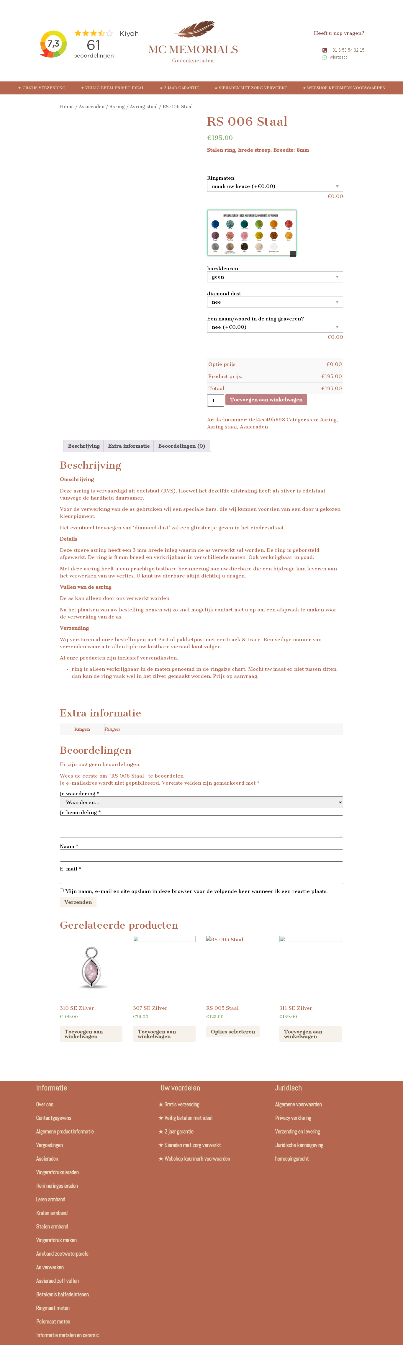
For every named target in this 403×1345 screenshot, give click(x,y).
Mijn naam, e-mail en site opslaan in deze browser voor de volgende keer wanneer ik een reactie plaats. (196, 891)
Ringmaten (220, 178)
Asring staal (144, 106)
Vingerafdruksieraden (57, 1172)
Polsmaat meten (53, 1321)
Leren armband (50, 1199)
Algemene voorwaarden (298, 1104)
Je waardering (79, 793)
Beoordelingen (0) (181, 446)
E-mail (70, 868)
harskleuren (222, 268)
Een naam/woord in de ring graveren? (255, 318)
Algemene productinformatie (65, 1131)
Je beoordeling (80, 812)
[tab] (84, 446)
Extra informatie (129, 446)
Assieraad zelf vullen (57, 1281)
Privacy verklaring (293, 1118)
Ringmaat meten (53, 1308)
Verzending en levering (297, 1131)
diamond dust (224, 293)
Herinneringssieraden (57, 1185)
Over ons (44, 1104)
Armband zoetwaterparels (62, 1253)
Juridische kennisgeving (299, 1145)
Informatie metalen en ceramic (67, 1335)
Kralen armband (52, 1213)
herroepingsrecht (292, 1158)
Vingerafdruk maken (56, 1240)
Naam (69, 846)
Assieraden (91, 106)
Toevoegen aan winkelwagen (266, 399)
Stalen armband (52, 1226)
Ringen (112, 729)
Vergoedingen (49, 1145)
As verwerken (50, 1267)
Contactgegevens (53, 1118)
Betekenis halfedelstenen (62, 1294)
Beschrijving (84, 446)
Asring (117, 106)
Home (67, 106)
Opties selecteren (233, 1032)
